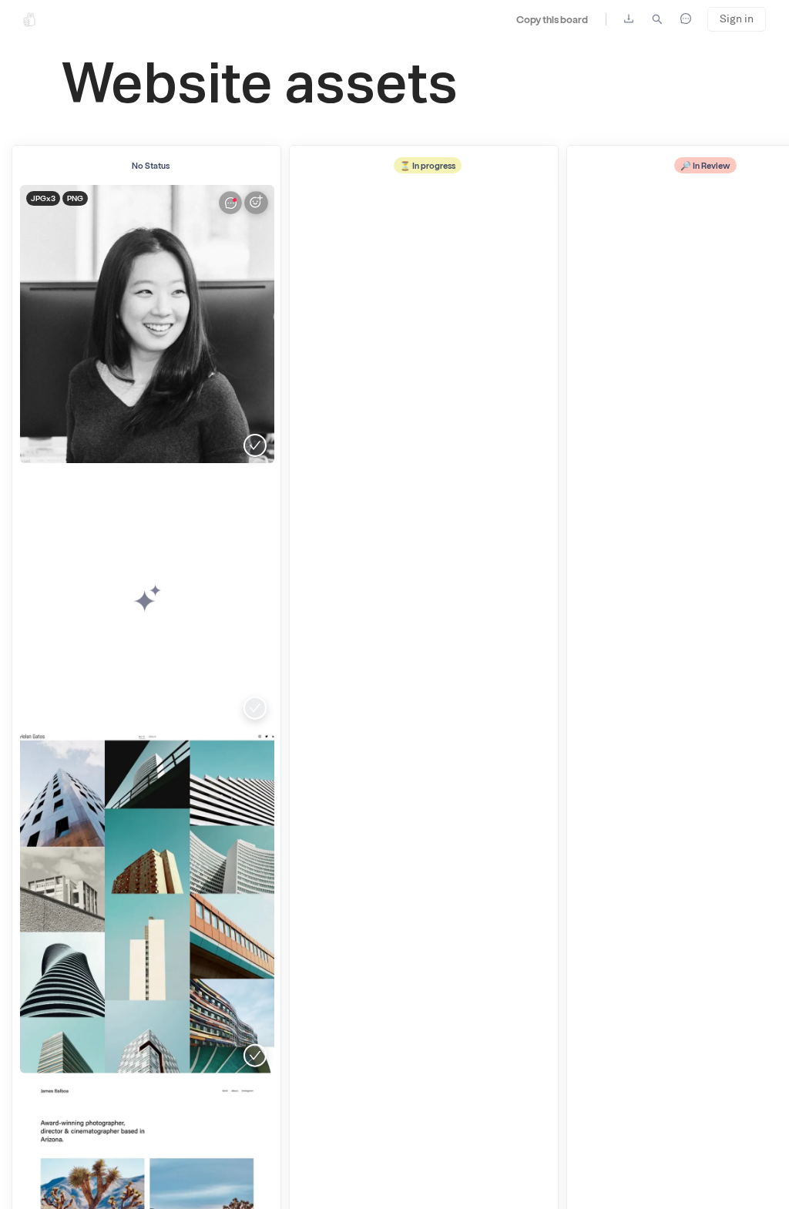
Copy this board (552, 19)
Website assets (260, 87)
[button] (147, 903)
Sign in (737, 18)
